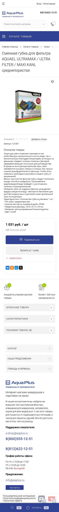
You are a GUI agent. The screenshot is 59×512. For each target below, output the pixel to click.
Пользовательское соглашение (19, 496)
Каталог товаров (19, 36)
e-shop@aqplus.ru (17, 433)
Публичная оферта (12, 500)
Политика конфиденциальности (19, 498)
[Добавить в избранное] (52, 82)
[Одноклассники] (12, 268)
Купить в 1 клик (29, 250)
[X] (21, 268)
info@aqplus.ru (15, 480)
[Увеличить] (29, 106)
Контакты (15, 487)
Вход (39, 4)
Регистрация (49, 4)
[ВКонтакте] (7, 268)
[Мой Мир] (16, 268)
